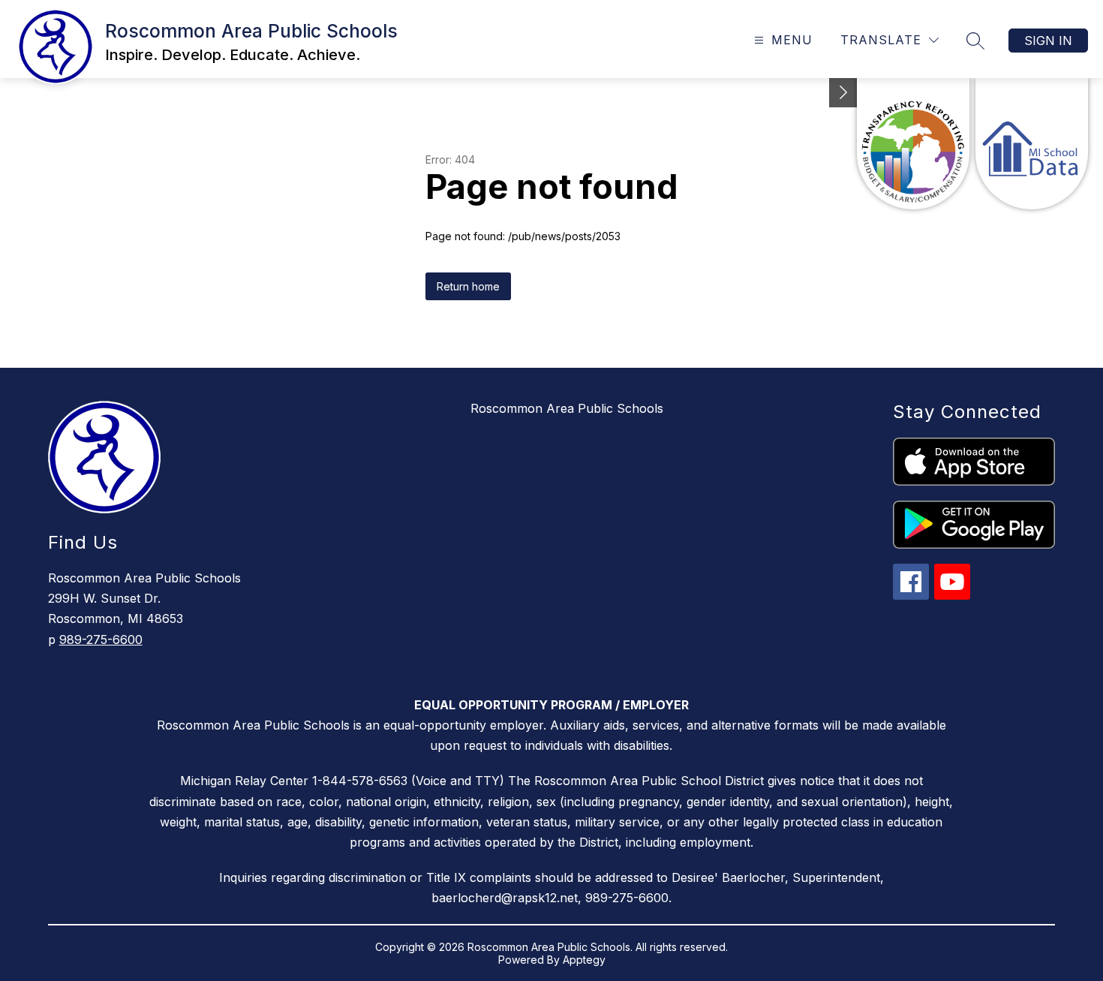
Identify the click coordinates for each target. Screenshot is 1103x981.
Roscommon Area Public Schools (566, 408)
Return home (468, 286)
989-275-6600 (101, 639)
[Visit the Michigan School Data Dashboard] (1031, 143)
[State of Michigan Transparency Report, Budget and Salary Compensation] (913, 143)
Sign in (1048, 40)
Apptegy (584, 959)
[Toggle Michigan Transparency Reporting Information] (843, 92)
